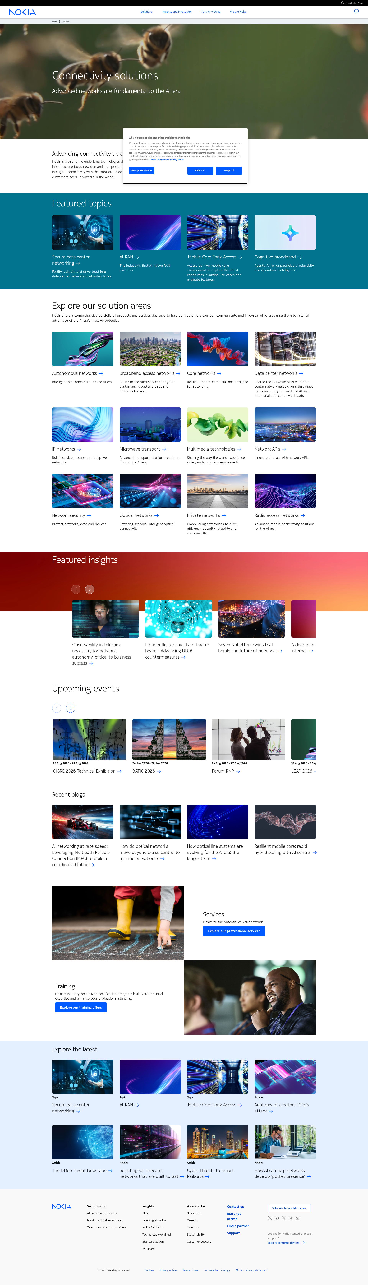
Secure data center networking (71, 260)
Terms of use (190, 1270)
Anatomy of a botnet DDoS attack (282, 1108)
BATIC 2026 (143, 771)
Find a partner (238, 1226)
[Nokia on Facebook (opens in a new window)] (290, 1218)
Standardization (153, 1241)
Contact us (235, 1206)
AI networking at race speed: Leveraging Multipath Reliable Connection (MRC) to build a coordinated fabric (81, 855)
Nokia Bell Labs (152, 1227)
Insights (148, 1206)
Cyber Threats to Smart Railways (210, 1173)
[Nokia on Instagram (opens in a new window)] (270, 1218)
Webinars (148, 1248)
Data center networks (276, 373)
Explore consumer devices (283, 1243)
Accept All (229, 170)
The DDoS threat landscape (79, 1170)
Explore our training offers (81, 1007)
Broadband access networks (147, 373)
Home (55, 21)
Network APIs (267, 449)
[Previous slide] (75, 589)
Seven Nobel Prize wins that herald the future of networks (247, 648)
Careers (192, 1220)
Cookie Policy (156, 159)
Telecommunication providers (106, 1227)
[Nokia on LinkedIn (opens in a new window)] (297, 1218)
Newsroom (194, 1213)
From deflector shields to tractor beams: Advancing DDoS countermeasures (177, 651)
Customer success (199, 1241)
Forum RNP (223, 771)
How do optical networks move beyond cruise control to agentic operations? (150, 852)
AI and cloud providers (102, 1213)
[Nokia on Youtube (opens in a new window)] (277, 1218)
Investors (193, 1227)
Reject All (200, 170)
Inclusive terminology (217, 1270)
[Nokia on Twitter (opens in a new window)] (284, 1218)
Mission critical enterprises (105, 1220)
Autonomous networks (74, 373)
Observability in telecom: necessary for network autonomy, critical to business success (101, 654)
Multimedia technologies (211, 449)
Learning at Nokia (154, 1220)
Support (233, 1233)
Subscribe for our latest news (289, 1208)
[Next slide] (89, 589)
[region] (185, 156)
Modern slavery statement (251, 1270)
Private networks (203, 515)
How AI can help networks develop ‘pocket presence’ (280, 1173)
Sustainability (196, 1234)
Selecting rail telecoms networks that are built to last (149, 1173)
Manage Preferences (141, 170)
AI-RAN (126, 257)
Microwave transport (140, 449)
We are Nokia (196, 1206)
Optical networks (136, 515)
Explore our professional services (234, 931)
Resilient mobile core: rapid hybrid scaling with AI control (283, 849)
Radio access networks (277, 515)
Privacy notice (168, 1270)
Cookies (149, 1270)
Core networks (201, 373)
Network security (68, 515)
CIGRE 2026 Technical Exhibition (84, 771)
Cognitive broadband (275, 257)
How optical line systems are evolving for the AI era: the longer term (215, 852)
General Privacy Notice (173, 159)
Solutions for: (97, 1206)
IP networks (63, 449)
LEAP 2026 (301, 771)
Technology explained (156, 1234)
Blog (145, 1213)
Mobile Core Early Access (211, 257)
